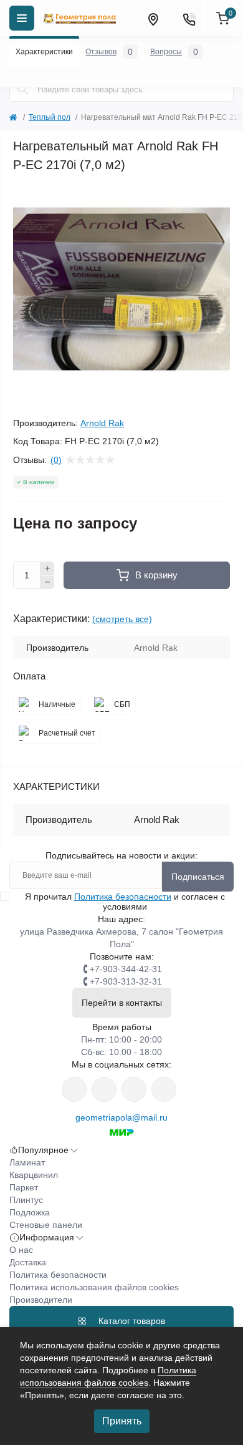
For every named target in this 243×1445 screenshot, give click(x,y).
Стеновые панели (45, 1225)
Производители (40, 1300)
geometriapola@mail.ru (121, 1117)
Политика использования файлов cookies (94, 1287)
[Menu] (21, 18)
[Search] (23, 89)
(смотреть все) (122, 619)
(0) (56, 459)
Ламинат (27, 1162)
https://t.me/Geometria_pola (163, 1089)
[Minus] (47, 583)
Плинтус (26, 1200)
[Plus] (47, 568)
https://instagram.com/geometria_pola (74, 1089)
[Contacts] (189, 18)
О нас (21, 1250)
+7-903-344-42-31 (126, 969)
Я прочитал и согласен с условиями (125, 902)
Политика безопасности (122, 897)
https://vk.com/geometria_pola (134, 1089)
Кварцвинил (33, 1175)
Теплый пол (49, 117)
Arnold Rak (102, 423)
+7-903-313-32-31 (126, 981)
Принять (121, 1421)
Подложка (29, 1212)
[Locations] (153, 18)
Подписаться (197, 877)
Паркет (23, 1187)
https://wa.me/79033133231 (104, 1089)
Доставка (27, 1262)
